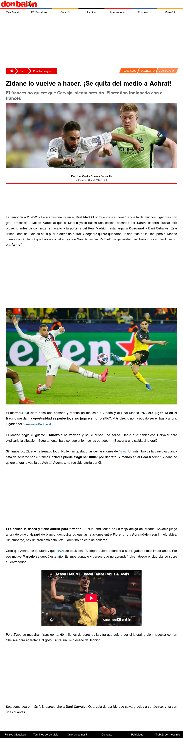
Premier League (42, 71)
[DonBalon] (10, 71)
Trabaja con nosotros (167, 734)
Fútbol (23, 71)
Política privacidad (15, 734)
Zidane (61, 551)
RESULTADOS (129, 70)
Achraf (122, 451)
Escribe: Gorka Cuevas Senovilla (91, 176)
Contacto (107, 734)
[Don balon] (87, 4)
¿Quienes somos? (76, 734)
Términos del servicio (45, 734)
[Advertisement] (92, 42)
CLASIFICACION (167, 70)
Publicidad (137, 734)
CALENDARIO (147, 70)
